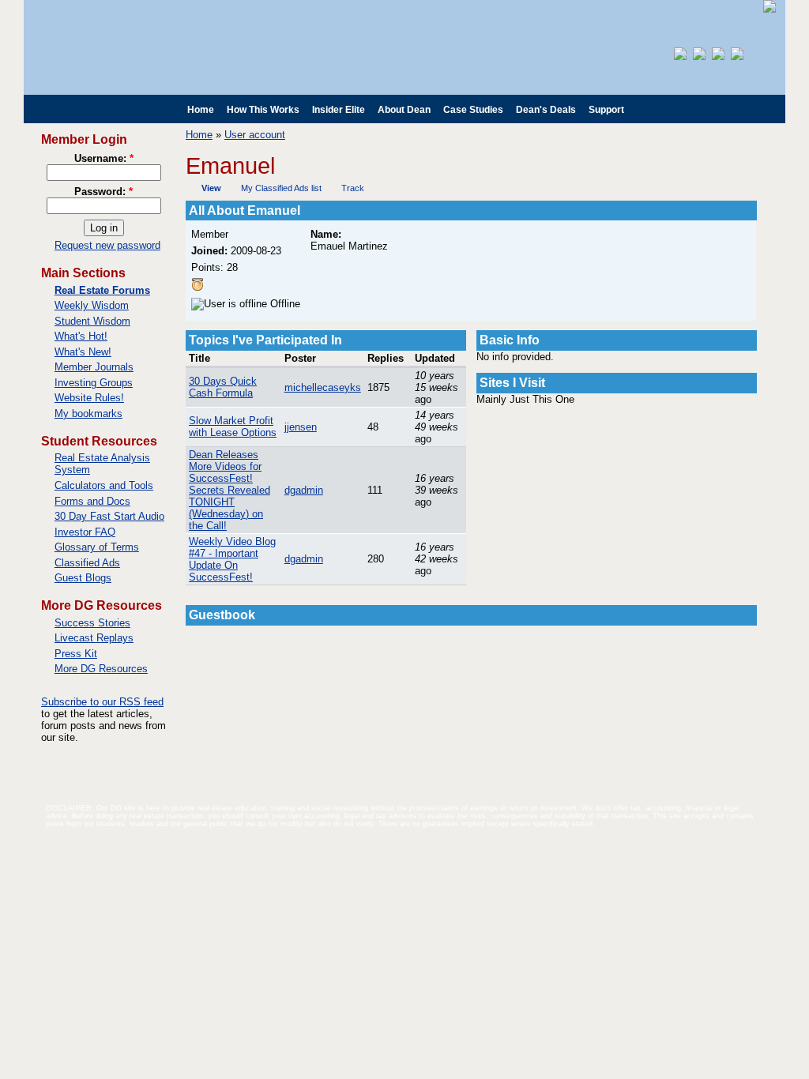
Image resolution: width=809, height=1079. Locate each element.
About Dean (404, 109)
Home (200, 109)
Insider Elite (338, 109)
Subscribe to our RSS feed (102, 702)
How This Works (263, 109)
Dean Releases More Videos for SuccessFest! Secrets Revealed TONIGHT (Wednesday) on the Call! (229, 490)
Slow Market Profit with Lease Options (233, 426)
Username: (104, 158)
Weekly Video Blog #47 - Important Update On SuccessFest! (232, 559)
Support (606, 109)
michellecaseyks (322, 387)
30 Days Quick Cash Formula (223, 387)
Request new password (107, 245)
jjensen (300, 427)
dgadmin (303, 490)
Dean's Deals (546, 109)
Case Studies (473, 109)
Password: (103, 191)
